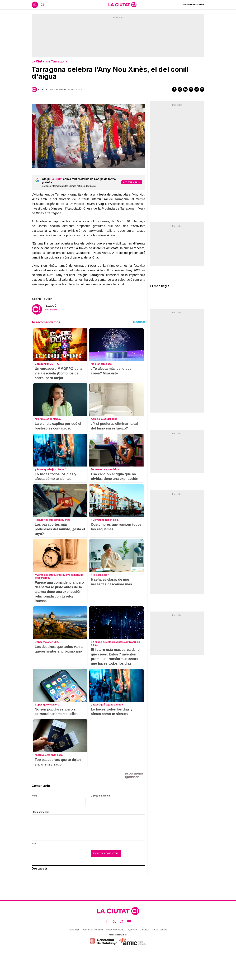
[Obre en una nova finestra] (103, 941)
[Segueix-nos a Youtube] (129, 921)
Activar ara (130, 182)
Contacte (144, 929)
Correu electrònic (100, 795)
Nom (34, 795)
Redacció (43, 89)
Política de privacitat (92, 929)
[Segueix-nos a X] (114, 921)
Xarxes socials (159, 929)
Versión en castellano (193, 4)
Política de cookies (115, 929)
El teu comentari (40, 812)
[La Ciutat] (122, 4)
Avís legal (74, 929)
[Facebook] (174, 89)
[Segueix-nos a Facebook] (107, 921)
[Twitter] (180, 89)
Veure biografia (51, 310)
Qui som (132, 929)
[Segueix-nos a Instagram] (121, 921)
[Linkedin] (185, 89)
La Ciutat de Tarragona (49, 61)
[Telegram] (196, 89)
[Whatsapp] (191, 89)
